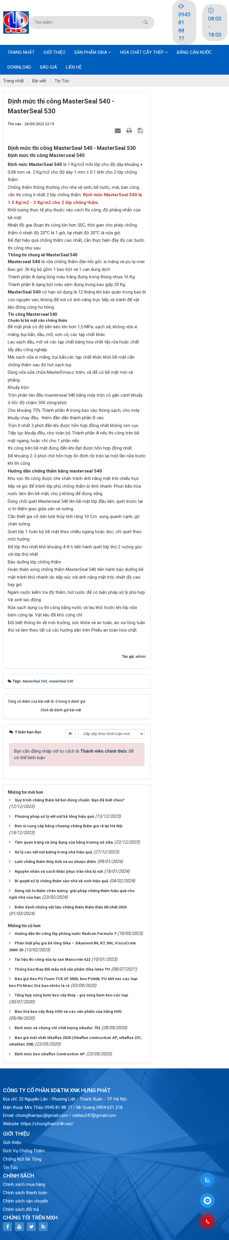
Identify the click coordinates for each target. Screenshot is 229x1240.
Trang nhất (21, 52)
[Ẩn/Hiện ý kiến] (70, 733)
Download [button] (19, 67)
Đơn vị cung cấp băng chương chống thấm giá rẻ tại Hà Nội (69, 826)
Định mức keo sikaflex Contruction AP (50, 1054)
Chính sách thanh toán (25, 1192)
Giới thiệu (12, 1142)
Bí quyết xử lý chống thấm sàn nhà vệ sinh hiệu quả (61, 881)
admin (140, 656)
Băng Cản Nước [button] (194, 52)
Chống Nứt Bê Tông (22, 1159)
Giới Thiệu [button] (54, 52)
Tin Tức (10, 1167)
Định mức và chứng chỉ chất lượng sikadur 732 (57, 1028)
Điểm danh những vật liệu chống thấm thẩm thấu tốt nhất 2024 (71, 907)
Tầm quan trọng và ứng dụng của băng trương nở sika (64, 842)
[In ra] (130, 130)
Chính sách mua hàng (24, 1184)
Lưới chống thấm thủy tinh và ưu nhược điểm (55, 861)
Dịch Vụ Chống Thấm (24, 1150)
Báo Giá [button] (48, 67)
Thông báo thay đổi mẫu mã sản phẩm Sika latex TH (62, 969)
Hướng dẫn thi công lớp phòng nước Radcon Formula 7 (65, 933)
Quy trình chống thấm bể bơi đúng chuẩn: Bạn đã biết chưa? (70, 800)
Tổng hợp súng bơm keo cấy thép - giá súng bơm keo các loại (71, 995)
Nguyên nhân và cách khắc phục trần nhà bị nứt (59, 871)
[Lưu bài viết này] (141, 130)
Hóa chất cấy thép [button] (142, 52)
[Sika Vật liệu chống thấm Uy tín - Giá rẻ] (16, 22)
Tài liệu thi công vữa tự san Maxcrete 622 (52, 959)
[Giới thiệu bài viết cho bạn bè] (118, 130)
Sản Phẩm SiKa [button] (91, 52)
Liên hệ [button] (74, 67)
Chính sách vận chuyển (25, 1201)
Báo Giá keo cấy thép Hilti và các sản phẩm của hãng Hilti (68, 1011)
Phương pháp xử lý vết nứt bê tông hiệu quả (54, 816)
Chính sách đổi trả (21, 1209)
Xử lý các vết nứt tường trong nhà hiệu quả (53, 852)
